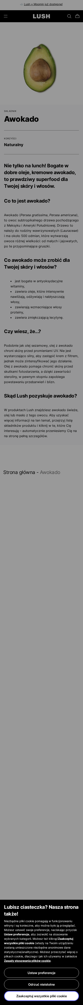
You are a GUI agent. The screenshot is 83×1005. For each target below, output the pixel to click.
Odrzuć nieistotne (41, 984)
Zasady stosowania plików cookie (27, 960)
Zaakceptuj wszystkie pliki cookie (41, 996)
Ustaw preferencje (41, 973)
